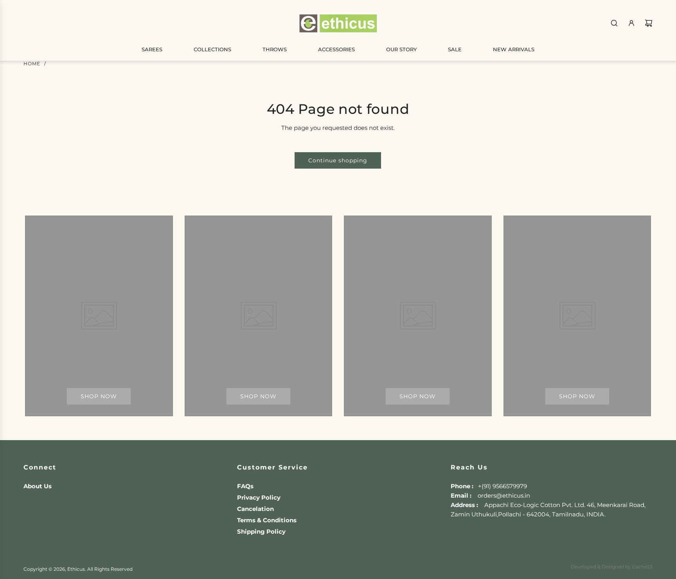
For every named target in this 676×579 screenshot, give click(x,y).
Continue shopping (337, 160)
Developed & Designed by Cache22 (612, 567)
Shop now (99, 396)
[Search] (614, 23)
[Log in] (631, 23)
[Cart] (648, 23)
